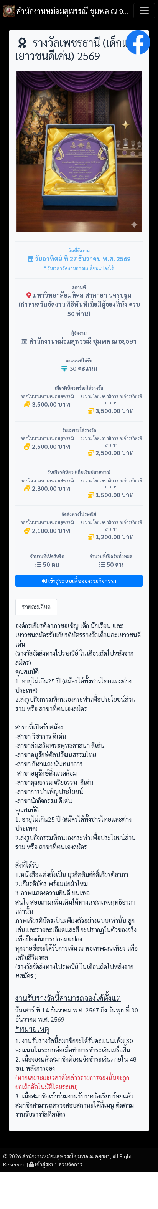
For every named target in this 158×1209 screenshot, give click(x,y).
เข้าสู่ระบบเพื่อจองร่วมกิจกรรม (81, 580)
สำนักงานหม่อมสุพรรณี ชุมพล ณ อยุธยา (72, 11)
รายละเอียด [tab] (36, 607)
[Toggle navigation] (144, 10)
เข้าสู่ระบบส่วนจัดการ (58, 1164)
